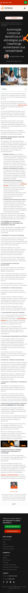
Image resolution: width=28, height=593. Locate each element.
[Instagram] (15, 504)
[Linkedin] (13, 504)
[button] (24, 8)
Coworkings (14, 18)
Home (2, 22)
